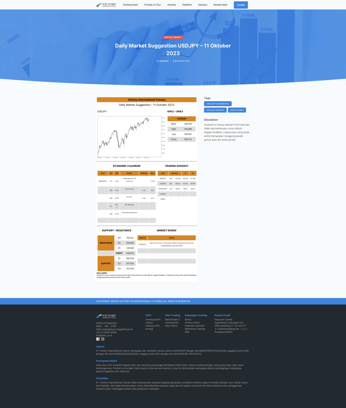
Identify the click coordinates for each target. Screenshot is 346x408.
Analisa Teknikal (173, 37)
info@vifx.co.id (104, 335)
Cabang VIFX (152, 325)
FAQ (187, 332)
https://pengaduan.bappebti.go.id (114, 329)
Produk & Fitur (152, 4)
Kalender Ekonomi (194, 325)
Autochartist (172, 322)
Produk (149, 329)
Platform (187, 4)
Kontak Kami (220, 4)
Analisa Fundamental (218, 104)
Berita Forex (237, 110)
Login (241, 5)
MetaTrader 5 (172, 319)
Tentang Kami (130, 4)
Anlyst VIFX (183, 61)
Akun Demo (171, 325)
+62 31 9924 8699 (106, 332)
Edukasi (202, 4)
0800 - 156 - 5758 (106, 326)
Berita (188, 319)
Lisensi (149, 322)
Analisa (171, 4)
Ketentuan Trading (195, 329)
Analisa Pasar (192, 322)
